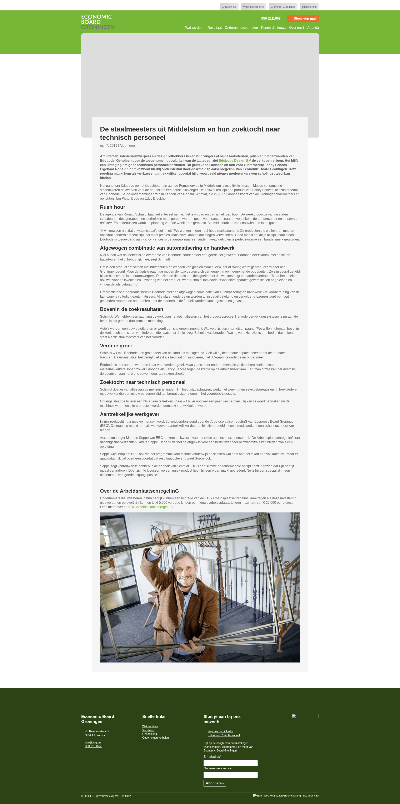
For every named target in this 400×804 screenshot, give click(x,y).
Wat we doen (194, 27)
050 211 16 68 (93, 746)
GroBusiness (229, 6)
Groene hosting (292, 795)
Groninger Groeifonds (283, 6)
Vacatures (148, 730)
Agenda (313, 27)
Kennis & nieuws (273, 27)
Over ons (295, 27)
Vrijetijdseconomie (253, 6)
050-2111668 (271, 18)
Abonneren (215, 783)
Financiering (149, 733)
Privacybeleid (105, 796)
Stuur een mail (305, 18)
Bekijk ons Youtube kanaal (224, 735)
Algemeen (127, 145)
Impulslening (309, 6)
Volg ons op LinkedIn (220, 731)
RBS (316, 795)
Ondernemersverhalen (241, 27)
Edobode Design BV (235, 160)
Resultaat (215, 27)
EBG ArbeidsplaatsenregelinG (150, 507)
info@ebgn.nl (93, 742)
